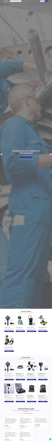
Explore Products (23, 157)
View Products (8, 331)
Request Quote (29, 157)
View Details (9, 379)
